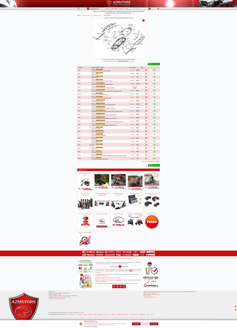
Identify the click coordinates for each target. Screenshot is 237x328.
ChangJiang (89, 314)
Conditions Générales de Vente (149, 297)
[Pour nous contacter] (151, 282)
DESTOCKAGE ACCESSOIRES (85, 232)
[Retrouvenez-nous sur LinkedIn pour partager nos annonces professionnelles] (124, 286)
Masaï (148, 314)
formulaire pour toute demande (58, 298)
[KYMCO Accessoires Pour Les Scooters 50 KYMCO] (118, 181)
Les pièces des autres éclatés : (110, 61)
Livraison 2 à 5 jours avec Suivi (102, 269)
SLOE (152, 314)
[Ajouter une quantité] (154, 70)
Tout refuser (136, 323)
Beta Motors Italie (71, 314)
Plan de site (81, 312)
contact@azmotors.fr (65, 297)
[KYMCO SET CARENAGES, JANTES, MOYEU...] (151, 222)
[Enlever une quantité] (146, 70)
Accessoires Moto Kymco (152, 173)
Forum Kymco (125, 314)
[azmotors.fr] (93, 8)
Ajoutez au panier (154, 64)
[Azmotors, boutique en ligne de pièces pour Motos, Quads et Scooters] (118, 3)
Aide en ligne (104, 275)
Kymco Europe (79, 314)
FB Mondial (100, 314)
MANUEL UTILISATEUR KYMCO (135, 214)
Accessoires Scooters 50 (118, 173)
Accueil (107, 8)
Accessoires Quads (101, 173)
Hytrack (95, 314)
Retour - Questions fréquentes (149, 293)
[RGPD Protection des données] (151, 268)
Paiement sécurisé (99, 262)
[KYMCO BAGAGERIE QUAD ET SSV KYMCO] (151, 201)
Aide (127, 8)
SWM (106, 314)
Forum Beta (118, 314)
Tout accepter (154, 323)
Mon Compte (114, 8)
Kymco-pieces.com (134, 314)
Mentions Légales (147, 295)
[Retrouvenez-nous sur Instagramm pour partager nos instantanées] (121, 286)
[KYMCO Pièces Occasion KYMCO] (101, 222)
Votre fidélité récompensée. (101, 283)
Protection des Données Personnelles (151, 294)
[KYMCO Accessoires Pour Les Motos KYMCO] (151, 181)
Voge (85, 314)
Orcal (109, 314)
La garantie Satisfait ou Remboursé (103, 274)
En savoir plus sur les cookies (91, 326)
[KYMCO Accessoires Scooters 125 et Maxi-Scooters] (135, 183)
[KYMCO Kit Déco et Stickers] (118, 222)
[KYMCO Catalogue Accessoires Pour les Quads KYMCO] (101, 181)
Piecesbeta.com (142, 314)
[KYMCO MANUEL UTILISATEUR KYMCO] (135, 220)
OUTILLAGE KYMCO (135, 193)
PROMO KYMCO (153, 214)
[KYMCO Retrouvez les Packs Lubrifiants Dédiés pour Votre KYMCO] (85, 203)
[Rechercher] (149, 9)
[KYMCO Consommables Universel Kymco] (85, 183)
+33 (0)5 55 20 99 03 (57, 294)
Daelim (113, 314)
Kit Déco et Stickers (118, 214)
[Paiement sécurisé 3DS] (86, 267)
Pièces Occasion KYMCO (102, 214)
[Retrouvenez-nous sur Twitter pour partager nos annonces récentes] (117, 286)
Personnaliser (145, 323)
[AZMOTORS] (85, 240)
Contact (122, 8)
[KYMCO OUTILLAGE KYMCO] (135, 199)
